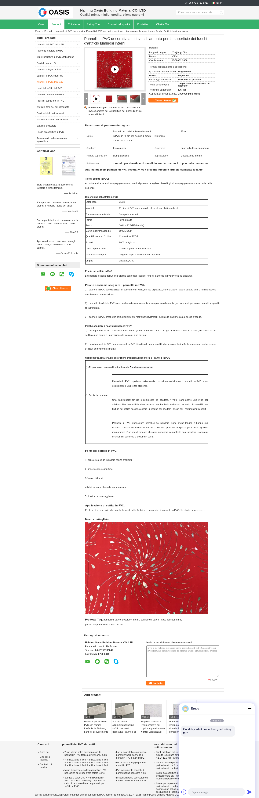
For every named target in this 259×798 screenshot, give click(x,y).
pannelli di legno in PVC (49, 69)
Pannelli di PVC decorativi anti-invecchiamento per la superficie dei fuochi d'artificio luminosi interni (115, 111)
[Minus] (249, 708)
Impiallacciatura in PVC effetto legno (55, 57)
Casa (41, 24)
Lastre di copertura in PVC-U (51, 132)
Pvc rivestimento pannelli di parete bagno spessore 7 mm (131, 771)
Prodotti (56, 24)
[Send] (249, 792)
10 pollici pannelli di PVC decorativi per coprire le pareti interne (153, 725)
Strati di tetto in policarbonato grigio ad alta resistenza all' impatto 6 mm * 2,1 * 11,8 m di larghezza (174, 755)
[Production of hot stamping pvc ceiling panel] (114, 69)
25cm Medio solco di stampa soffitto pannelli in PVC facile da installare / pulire (86, 753)
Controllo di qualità (119, 24)
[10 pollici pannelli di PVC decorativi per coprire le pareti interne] (153, 710)
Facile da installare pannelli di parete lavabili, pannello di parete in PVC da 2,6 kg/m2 (131, 755)
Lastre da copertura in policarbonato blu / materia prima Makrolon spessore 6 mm (173, 776)
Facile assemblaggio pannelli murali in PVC (131, 764)
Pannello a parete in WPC (50, 50)
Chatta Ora (163, 24)
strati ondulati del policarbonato (53, 119)
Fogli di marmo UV (46, 63)
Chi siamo (74, 24)
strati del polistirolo (46, 125)
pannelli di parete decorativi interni (121, 619)
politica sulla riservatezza (48, 794)
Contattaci (143, 24)
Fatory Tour (94, 24)
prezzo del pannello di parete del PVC (104, 624)
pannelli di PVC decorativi (69, 31)
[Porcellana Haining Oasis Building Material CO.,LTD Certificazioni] (46, 165)
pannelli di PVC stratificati (50, 75)
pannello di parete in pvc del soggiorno (161, 619)
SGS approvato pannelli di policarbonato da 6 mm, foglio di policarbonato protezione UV (172, 765)
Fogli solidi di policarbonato (51, 113)
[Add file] (184, 792)
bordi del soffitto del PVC (49, 88)
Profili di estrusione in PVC (50, 100)
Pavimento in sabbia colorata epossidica (52, 140)
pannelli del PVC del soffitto (51, 44)
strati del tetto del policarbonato (53, 107)
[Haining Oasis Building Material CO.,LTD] (55, 12)
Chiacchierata (163, 100)
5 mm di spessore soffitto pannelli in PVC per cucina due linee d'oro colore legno (85, 771)
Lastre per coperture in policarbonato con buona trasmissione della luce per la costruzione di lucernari (171, 787)
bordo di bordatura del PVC (51, 94)
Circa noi (44, 752)
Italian (219, 3)
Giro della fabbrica (45, 758)
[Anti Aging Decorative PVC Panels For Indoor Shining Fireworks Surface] (109, 98)
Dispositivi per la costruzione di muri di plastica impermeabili (132, 779)
